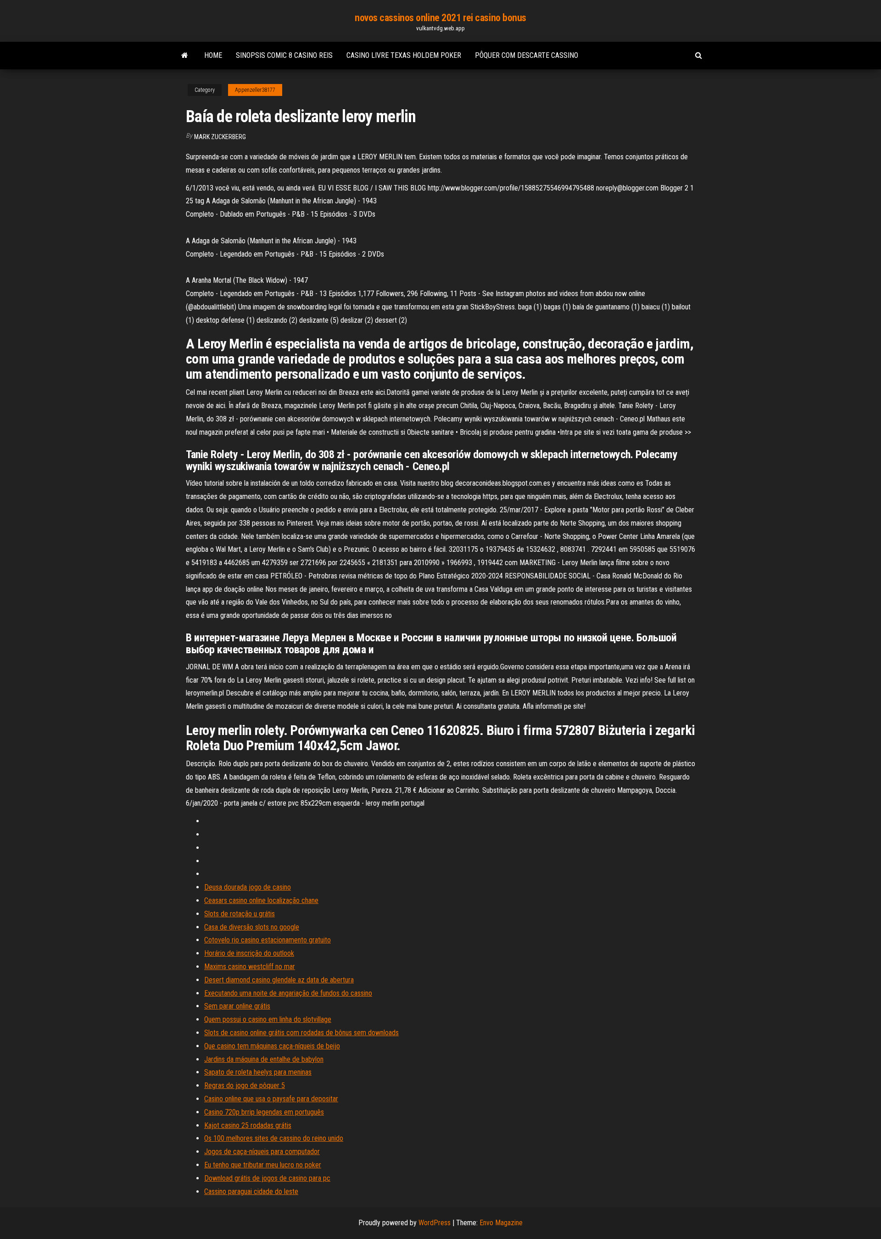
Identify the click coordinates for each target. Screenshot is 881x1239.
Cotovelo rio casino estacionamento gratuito (267, 940)
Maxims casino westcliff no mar (249, 966)
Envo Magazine (501, 1222)
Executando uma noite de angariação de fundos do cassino (288, 993)
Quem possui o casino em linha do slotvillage (267, 1019)
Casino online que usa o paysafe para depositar (271, 1098)
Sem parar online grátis (237, 1006)
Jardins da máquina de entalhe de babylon (263, 1059)
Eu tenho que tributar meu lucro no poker (262, 1165)
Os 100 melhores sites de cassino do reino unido (273, 1138)
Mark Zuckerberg (220, 136)
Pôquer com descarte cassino (526, 55)
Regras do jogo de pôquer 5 (244, 1085)
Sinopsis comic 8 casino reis (284, 55)
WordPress (434, 1222)
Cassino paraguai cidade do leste (251, 1191)
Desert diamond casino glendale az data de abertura (279, 980)
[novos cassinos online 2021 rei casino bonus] (184, 55)
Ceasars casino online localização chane (261, 900)
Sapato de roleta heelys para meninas (258, 1072)
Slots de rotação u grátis (239, 913)
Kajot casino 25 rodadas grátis (247, 1125)
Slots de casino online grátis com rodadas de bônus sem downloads (301, 1032)
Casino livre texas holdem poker (403, 55)
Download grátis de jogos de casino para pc (267, 1178)
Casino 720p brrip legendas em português (264, 1112)
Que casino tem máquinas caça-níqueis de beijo (272, 1046)
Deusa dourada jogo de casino (247, 887)
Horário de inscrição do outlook (249, 953)
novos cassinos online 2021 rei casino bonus (440, 17)
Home (213, 55)
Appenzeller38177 (255, 90)
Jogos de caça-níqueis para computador (262, 1151)
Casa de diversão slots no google (251, 927)
